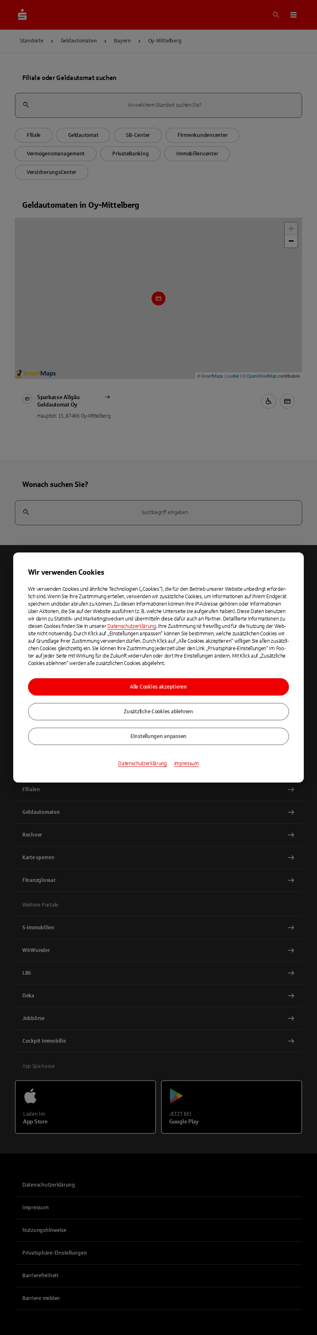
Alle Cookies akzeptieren (158, 687)
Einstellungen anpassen (158, 736)
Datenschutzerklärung (131, 626)
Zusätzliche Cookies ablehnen (158, 712)
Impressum (186, 763)
